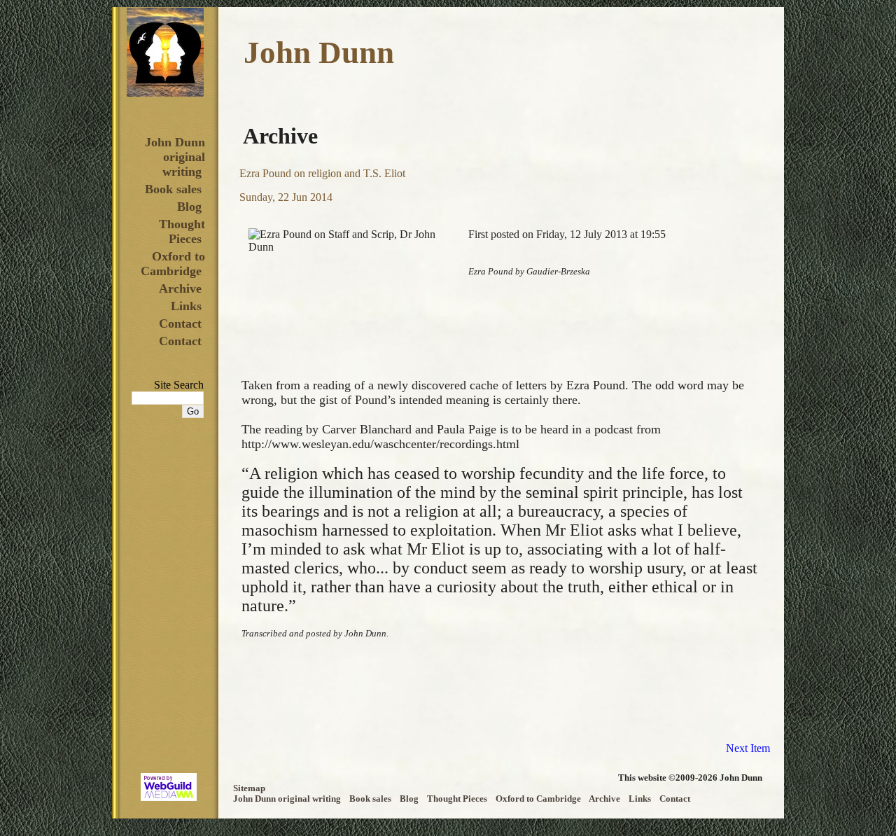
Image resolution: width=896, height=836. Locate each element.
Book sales (173, 189)
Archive (180, 288)
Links (186, 306)
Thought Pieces (182, 231)
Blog (189, 207)
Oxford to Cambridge (173, 263)
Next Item (748, 748)
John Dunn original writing (175, 157)
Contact (180, 323)
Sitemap (249, 788)
